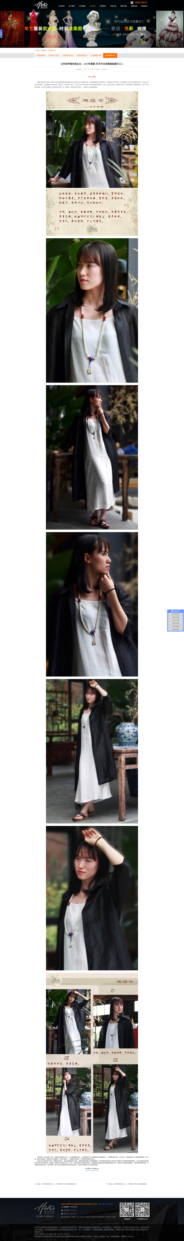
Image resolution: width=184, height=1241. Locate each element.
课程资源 (134, 6)
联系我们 (144, 6)
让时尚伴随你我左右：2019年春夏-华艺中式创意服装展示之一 (59, 1184)
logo (41, 5)
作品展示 (93, 6)
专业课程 (82, 6)
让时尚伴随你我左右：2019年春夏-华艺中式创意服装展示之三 (131, 1184)
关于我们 (72, 6)
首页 (38, 50)
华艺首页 (61, 6)
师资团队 (103, 6)
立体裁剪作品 (96, 55)
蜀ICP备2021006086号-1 (106, 1204)
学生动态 (113, 6)
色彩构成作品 (82, 55)
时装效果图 (40, 55)
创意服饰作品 (52, 50)
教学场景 (124, 6)
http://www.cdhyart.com (92, 1170)
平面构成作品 (68, 55)
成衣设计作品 (54, 55)
